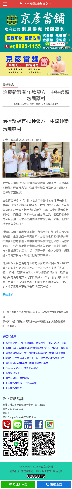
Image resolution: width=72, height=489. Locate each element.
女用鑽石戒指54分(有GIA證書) (21, 383)
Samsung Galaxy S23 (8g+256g (22, 368)
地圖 (41, 404)
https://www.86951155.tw (23, 417)
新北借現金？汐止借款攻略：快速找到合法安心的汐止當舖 (36, 343)
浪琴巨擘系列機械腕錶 (17, 378)
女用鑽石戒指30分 (15, 388)
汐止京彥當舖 (52, 104)
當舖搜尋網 (27, 471)
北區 (37, 471)
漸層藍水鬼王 (13, 373)
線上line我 (20, 484)
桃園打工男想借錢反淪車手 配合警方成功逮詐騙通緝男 (35, 358)
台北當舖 (46, 471)
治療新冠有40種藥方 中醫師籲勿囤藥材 (27, 363)
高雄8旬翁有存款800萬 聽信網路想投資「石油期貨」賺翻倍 (37, 348)
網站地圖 (57, 471)
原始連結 (8, 294)
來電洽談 (56, 484)
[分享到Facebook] (40, 424)
